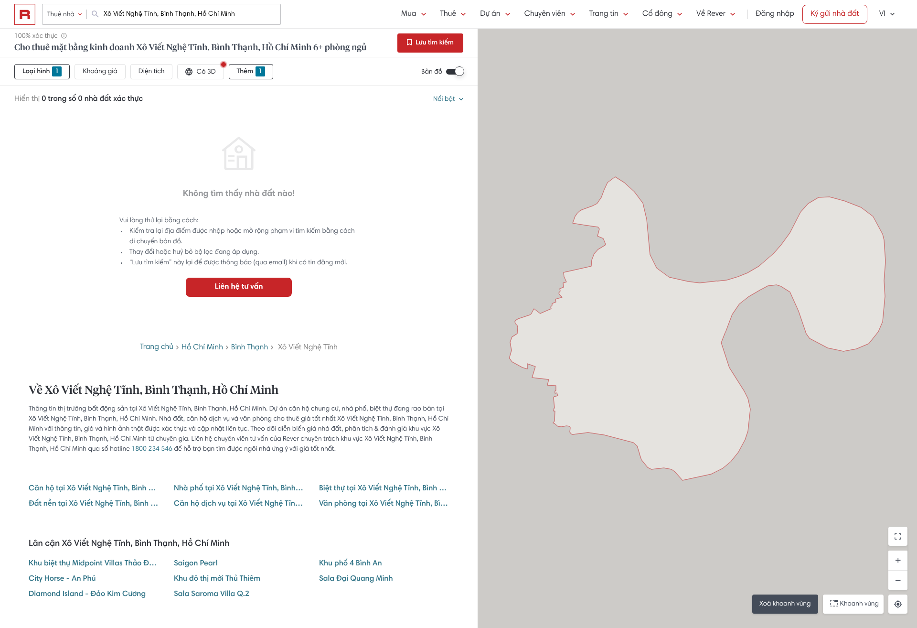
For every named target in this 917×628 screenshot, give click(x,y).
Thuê (448, 14)
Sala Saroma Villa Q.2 (211, 594)
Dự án (490, 14)
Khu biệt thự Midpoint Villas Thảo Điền (94, 564)
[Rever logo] (24, 14)
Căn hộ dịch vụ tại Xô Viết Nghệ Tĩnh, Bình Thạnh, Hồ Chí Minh (239, 504)
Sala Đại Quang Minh (356, 579)
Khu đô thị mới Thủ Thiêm (217, 579)
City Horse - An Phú (62, 579)
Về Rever (710, 14)
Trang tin (603, 14)
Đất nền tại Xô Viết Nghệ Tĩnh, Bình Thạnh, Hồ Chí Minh (94, 504)
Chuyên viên (544, 14)
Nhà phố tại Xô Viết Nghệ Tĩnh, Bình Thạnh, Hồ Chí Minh (239, 489)
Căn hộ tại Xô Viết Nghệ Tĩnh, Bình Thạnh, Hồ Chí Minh (94, 489)
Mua (408, 14)
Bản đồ (431, 72)
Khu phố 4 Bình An (350, 564)
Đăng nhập (775, 14)
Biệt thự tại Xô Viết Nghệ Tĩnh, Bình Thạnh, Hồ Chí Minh (384, 489)
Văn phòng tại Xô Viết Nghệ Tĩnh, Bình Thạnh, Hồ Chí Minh (384, 504)
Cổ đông (657, 14)
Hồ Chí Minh (202, 348)
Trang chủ (156, 347)
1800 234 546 (151, 449)
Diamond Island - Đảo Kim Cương (87, 594)
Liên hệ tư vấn (238, 287)
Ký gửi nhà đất (834, 14)
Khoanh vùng (859, 604)
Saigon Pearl (196, 564)
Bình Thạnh (249, 348)
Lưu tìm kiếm (434, 43)
